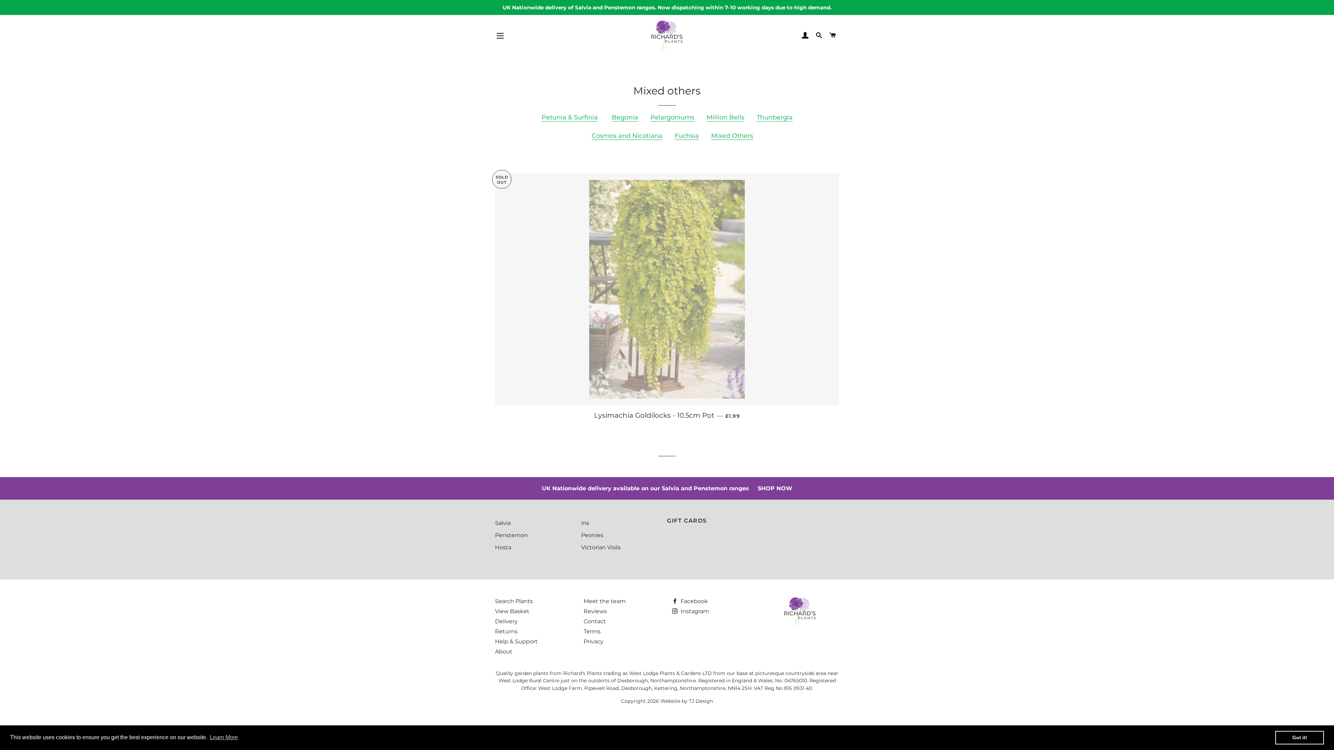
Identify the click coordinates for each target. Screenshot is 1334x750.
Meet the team (605, 601)
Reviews (595, 611)
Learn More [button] (224, 737)
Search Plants (514, 601)
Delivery (506, 621)
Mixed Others (732, 136)
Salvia (503, 523)
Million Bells (725, 117)
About (503, 651)
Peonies (592, 535)
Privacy (593, 641)
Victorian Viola (600, 547)
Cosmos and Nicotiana (627, 136)
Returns (506, 631)
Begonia (625, 117)
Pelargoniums (672, 117)
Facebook (693, 601)
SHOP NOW (775, 488)
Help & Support (516, 641)
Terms (592, 631)
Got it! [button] (1299, 737)
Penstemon (511, 535)
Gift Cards (687, 520)
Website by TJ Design (686, 701)
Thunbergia (775, 117)
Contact (595, 621)
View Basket (512, 611)
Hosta (503, 547)
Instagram (694, 611)
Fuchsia (687, 136)
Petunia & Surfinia (570, 117)
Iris (585, 523)
